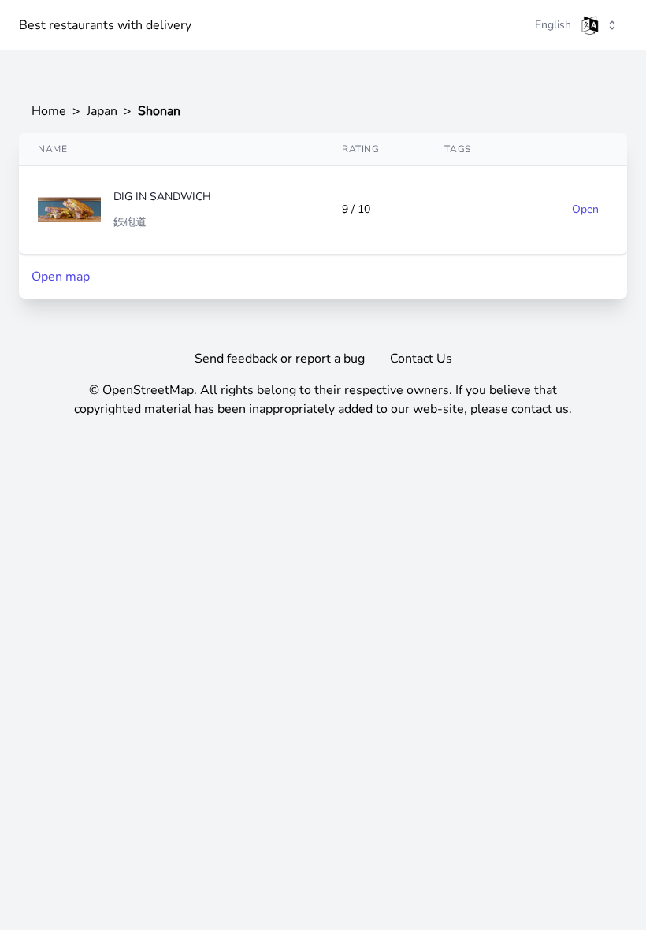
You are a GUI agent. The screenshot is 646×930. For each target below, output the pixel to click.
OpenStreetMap (148, 390)
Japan (102, 111)
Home (49, 111)
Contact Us (421, 358)
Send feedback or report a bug (280, 358)
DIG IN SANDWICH (162, 196)
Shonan (159, 111)
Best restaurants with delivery (105, 25)
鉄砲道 (130, 221)
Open (585, 209)
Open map (61, 276)
